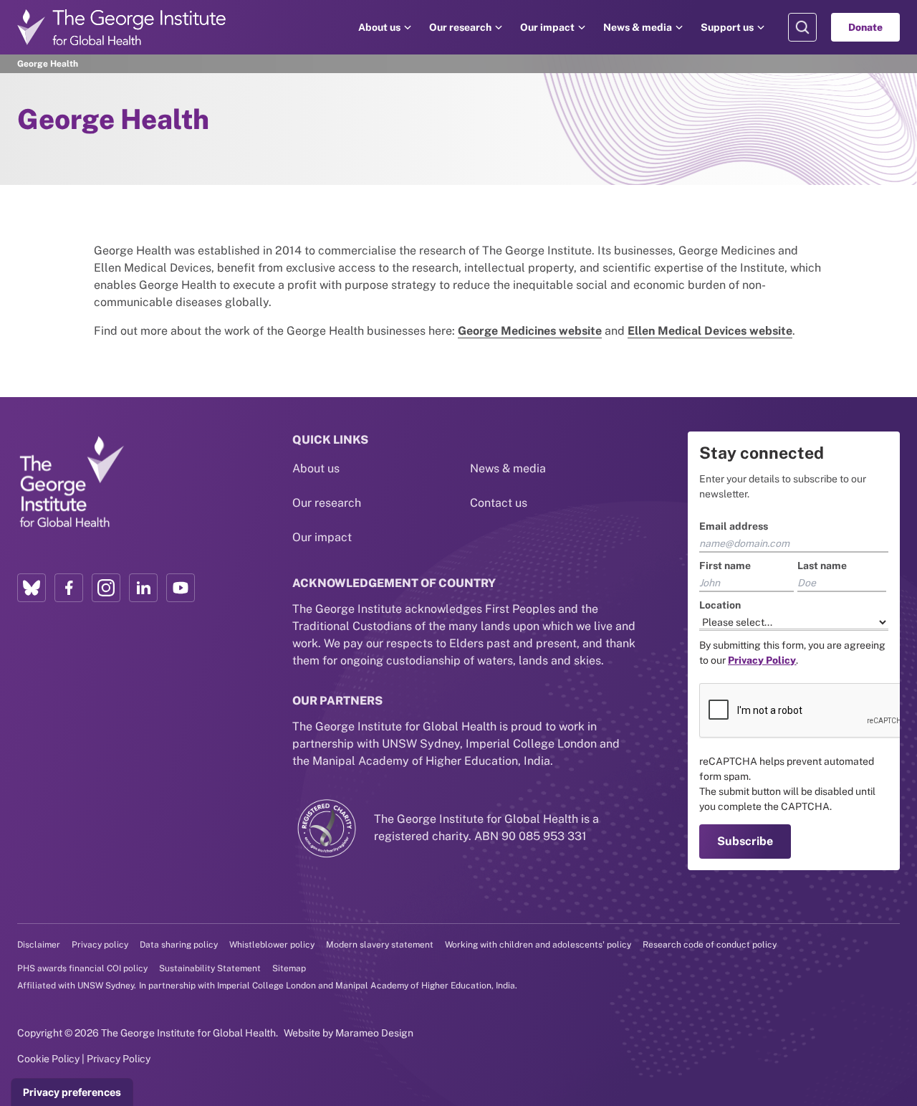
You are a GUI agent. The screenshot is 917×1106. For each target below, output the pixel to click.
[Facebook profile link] (68, 587)
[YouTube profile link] (180, 587)
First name (725, 565)
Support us (727, 27)
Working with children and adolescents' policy (538, 945)
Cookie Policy (48, 1058)
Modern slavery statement (379, 945)
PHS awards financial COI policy (82, 968)
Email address (733, 526)
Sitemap (289, 968)
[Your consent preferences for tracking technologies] (72, 1092)
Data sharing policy (179, 945)
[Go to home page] (121, 27)
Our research (460, 27)
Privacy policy (100, 945)
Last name (822, 565)
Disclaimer (38, 945)
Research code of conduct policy (710, 945)
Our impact (547, 27)
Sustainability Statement (210, 968)
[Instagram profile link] (106, 587)
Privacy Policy (118, 1058)
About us (379, 27)
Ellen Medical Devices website (710, 331)
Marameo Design (374, 1033)
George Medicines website (530, 331)
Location (720, 605)
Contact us (498, 503)
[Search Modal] (802, 27)
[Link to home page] (71, 482)
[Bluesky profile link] (31, 587)
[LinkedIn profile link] (143, 587)
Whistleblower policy (272, 945)
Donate (865, 27)
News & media (637, 27)
